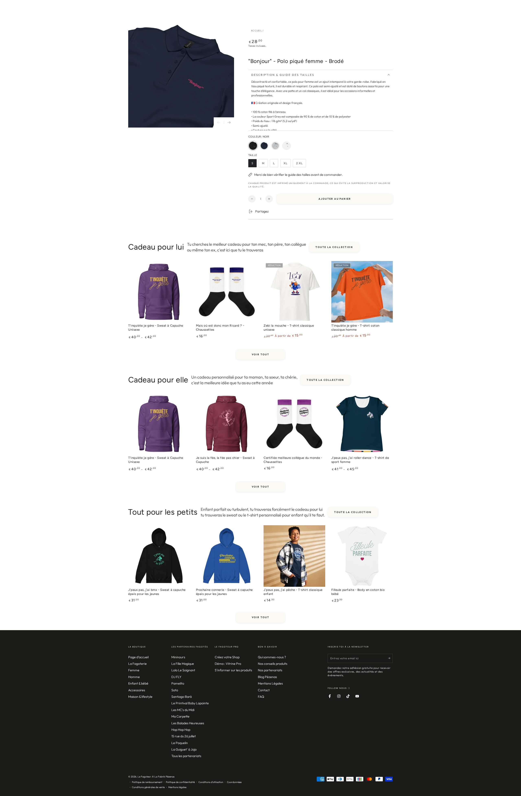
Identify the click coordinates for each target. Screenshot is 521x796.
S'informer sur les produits (233, 670)
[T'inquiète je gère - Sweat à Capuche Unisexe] (159, 292)
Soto (174, 690)
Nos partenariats (270, 670)
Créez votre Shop (227, 657)
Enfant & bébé (138, 683)
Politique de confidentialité (180, 782)
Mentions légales (177, 787)
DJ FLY (176, 677)
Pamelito (177, 683)
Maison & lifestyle (140, 697)
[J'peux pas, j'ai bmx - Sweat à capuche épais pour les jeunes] (159, 556)
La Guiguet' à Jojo (184, 749)
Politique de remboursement (147, 782)
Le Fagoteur (144, 776)
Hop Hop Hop (180, 730)
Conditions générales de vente (148, 787)
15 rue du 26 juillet (183, 736)
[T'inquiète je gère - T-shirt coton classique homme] (362, 292)
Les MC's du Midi (182, 710)
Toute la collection (334, 247)
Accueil (256, 30)
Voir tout (260, 354)
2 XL (301, 164)
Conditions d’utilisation (210, 782)
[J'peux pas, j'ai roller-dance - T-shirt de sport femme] (362, 424)
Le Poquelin (179, 743)
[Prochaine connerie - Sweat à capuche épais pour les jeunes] (227, 556)
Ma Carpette (180, 716)
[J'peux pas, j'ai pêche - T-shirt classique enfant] (294, 556)
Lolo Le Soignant (183, 670)
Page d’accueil (138, 657)
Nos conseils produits (272, 664)
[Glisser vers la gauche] (219, 122)
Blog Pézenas (267, 677)
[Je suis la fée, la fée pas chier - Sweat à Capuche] (227, 424)
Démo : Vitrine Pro (228, 664)
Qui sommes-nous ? (272, 657)
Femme (133, 670)
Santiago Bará (181, 697)
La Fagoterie (137, 664)
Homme (134, 677)
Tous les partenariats (186, 756)
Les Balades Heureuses (187, 723)
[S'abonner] (390, 658)
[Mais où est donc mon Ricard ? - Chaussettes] (227, 292)
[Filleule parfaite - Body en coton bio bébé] (362, 556)
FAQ (261, 697)
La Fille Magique (182, 664)
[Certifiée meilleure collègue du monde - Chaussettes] (294, 424)
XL (287, 164)
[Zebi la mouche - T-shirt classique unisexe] (294, 292)
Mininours (178, 657)
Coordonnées (234, 782)
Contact (264, 690)
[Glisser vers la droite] (229, 122)
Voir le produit (159, 323)
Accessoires (136, 690)
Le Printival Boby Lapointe (190, 703)
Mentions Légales (270, 683)
